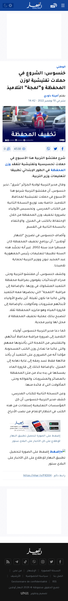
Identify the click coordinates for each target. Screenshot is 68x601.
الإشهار (31, 571)
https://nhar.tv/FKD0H (37, 476)
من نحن (17, 571)
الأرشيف (15, 576)
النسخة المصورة (50, 571)
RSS (54, 582)
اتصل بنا (58, 576)
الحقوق (48, 587)
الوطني (60, 67)
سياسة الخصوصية (37, 576)
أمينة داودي (51, 96)
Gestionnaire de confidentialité (29, 582)
